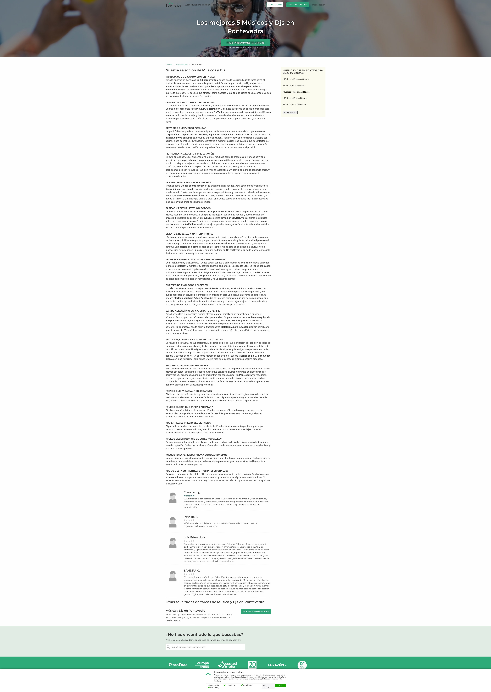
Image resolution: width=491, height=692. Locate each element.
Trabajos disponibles (224, 5)
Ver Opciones (266, 686)
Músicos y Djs (182, 65)
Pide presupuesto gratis (245, 42)
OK (280, 685)
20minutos (252, 665)
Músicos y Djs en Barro (294, 104)
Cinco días (178, 665)
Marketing (214, 687)
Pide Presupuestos (298, 5)
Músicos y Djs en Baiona (295, 98)
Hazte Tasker (275, 5)
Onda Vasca (302, 665)
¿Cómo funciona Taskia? (197, 5)
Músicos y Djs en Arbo (294, 85)
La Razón (277, 665)
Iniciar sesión (318, 5)
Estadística (247, 685)
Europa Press (202, 665)
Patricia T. (191, 516)
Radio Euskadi (227, 665)
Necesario (214, 685)
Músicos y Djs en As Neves (296, 92)
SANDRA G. (192, 570)
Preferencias (231, 685)
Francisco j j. (192, 492)
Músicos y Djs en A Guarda (296, 79)
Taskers (169, 65)
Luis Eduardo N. (195, 537)
